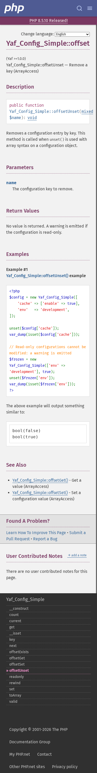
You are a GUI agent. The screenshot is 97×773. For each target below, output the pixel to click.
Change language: (37, 34)
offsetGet (17, 658)
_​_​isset (15, 633)
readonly (16, 677)
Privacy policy (65, 766)
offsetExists (19, 652)
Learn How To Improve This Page (36, 532)
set (11, 689)
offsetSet (17, 664)
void (32, 117)
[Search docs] (79, 8)
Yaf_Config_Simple (25, 599)
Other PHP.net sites (27, 766)
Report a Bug (45, 538)
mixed (87, 111)
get (11, 627)
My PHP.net (19, 754)
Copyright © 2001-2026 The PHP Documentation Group (38, 735)
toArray (15, 695)
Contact (44, 754)
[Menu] (90, 8)
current (15, 621)
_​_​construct (18, 608)
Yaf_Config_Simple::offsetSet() (40, 492)
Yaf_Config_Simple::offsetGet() (40, 480)
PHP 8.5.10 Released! (48, 20)
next (13, 646)
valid (13, 701)
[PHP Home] (14, 8)
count (14, 615)
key (12, 639)
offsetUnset (19, 670)
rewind (14, 683)
